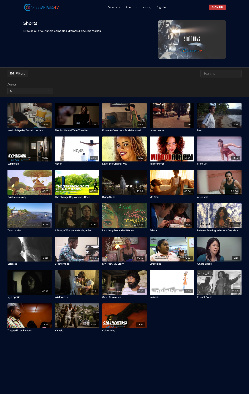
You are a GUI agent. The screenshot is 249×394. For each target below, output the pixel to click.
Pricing (147, 7)
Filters (20, 73)
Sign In (161, 7)
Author (11, 84)
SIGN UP (217, 7)
